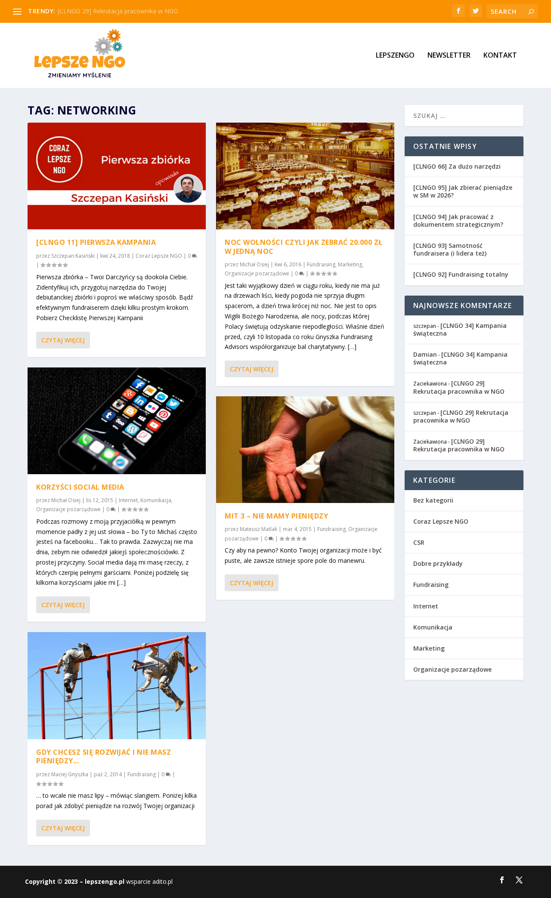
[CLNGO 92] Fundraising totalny (460, 274)
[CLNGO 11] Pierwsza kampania (96, 242)
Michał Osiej (65, 500)
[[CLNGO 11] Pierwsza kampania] (117, 176)
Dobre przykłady (438, 563)
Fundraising (141, 774)
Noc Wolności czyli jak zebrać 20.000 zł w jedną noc (304, 247)
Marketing (350, 264)
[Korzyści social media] (117, 420)
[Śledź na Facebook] (502, 880)
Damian (425, 354)
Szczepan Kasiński (73, 255)
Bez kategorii (433, 500)
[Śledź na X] (519, 880)
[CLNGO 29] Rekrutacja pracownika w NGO (118, 11)
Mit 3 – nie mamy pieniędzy (276, 516)
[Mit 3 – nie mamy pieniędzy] (305, 449)
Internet (128, 500)
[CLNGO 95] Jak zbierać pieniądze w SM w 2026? (462, 191)
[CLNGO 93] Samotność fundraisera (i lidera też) (449, 249)
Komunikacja (155, 500)
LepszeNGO (395, 56)
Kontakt (500, 56)
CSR (418, 542)
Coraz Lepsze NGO (159, 255)
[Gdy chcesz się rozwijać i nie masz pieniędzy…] (117, 685)
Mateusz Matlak (258, 529)
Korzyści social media (80, 487)
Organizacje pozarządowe (68, 509)
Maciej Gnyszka (69, 774)
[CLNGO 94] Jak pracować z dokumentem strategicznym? (458, 220)
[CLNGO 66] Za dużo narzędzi (457, 166)
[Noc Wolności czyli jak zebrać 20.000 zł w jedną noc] (305, 176)
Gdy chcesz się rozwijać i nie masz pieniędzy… (103, 756)
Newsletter (449, 56)
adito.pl (162, 881)
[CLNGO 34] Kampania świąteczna (460, 329)
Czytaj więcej (63, 340)
